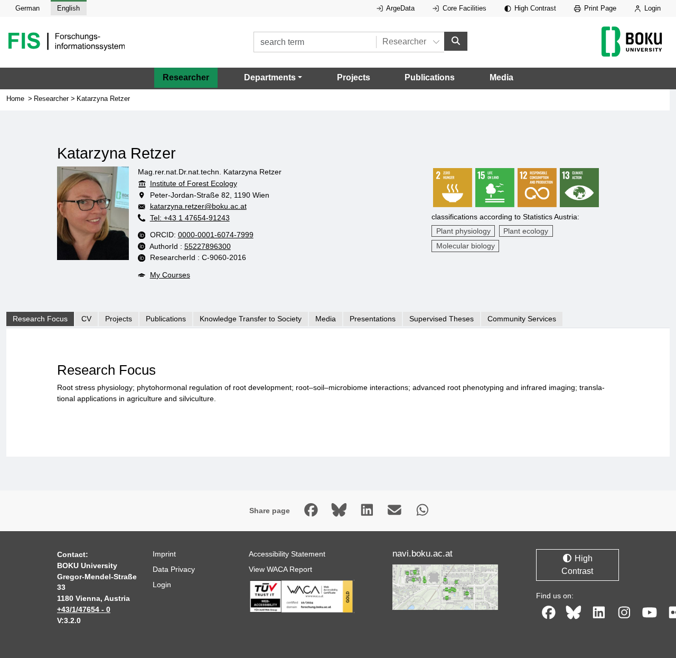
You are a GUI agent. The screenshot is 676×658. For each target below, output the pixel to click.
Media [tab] (325, 318)
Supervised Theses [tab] (441, 318)
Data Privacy (174, 569)
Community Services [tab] (521, 318)
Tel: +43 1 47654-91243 (190, 218)
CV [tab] (86, 318)
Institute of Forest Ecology (193, 183)
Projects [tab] (118, 318)
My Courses (170, 275)
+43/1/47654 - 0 (83, 609)
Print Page (599, 8)
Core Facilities (463, 8)
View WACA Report (280, 569)
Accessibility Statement (287, 554)
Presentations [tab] (373, 318)
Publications (430, 77)
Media (501, 77)
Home (15, 99)
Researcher (186, 77)
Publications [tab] (166, 318)
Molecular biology (465, 246)
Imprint (164, 554)
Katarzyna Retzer (103, 99)
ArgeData (399, 8)
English (68, 8)
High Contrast (534, 8)
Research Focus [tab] (40, 318)
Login (651, 8)
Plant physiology (463, 231)
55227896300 (207, 246)
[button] (273, 78)
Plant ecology (525, 231)
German (27, 8)
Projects (353, 77)
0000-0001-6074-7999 (215, 234)
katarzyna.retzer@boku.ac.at (198, 206)
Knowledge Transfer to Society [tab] (251, 318)
